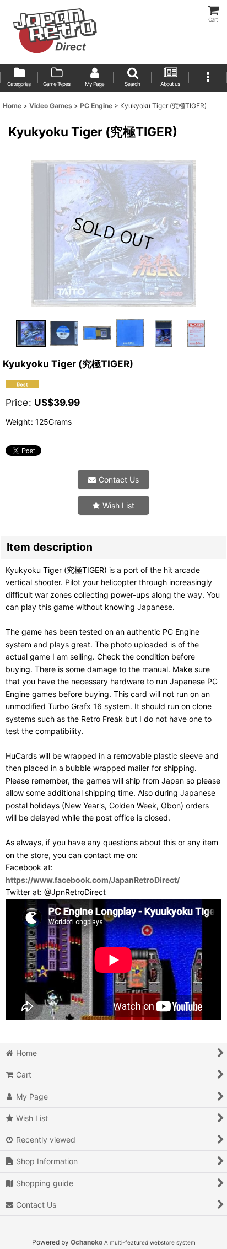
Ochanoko (86, 1242)
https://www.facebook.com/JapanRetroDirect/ (93, 880)
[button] (133, 78)
